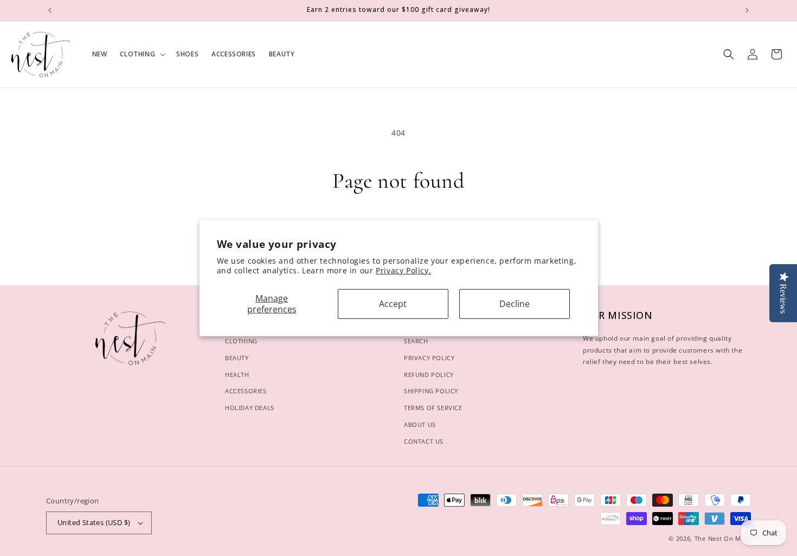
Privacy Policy (429, 358)
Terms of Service (433, 408)
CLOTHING (241, 341)
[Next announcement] (747, 10)
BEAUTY (237, 358)
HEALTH (237, 374)
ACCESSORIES (246, 391)
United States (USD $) (93, 522)
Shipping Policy (431, 391)
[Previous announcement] (50, 10)
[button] (141, 54)
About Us (420, 424)
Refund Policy (429, 374)
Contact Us (424, 441)
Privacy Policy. (403, 270)
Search (416, 341)
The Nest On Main (723, 538)
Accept (393, 304)
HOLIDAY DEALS (249, 408)
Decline (514, 304)
